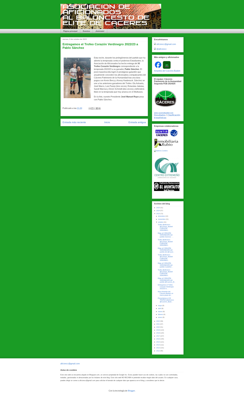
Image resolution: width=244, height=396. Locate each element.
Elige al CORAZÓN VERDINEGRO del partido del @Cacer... (166, 250)
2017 (158, 336)
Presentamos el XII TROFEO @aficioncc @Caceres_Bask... (166, 300)
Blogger (131, 391)
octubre (161, 222)
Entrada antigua (137, 122)
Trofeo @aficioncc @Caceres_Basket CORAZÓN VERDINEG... (165, 227)
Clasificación (173, 115)
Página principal (70, 31)
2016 (158, 339)
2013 (158, 348)
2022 (158, 321)
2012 (158, 351)
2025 (158, 208)
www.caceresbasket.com (163, 113)
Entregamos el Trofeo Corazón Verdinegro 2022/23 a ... (166, 286)
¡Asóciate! (99, 31)
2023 (158, 214)
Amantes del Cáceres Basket (167, 71)
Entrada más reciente (74, 122)
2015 (158, 342)
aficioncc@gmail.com (166, 44)
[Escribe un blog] (92, 108)
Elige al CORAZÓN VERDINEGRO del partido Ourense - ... (165, 235)
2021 (158, 324)
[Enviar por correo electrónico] (90, 108)
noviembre (162, 219)
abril (160, 308)
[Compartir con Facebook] (97, 108)
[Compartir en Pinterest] (99, 108)
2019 (158, 330)
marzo (160, 311)
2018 (158, 333)
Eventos (86, 31)
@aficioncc (162, 49)
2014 (158, 345)
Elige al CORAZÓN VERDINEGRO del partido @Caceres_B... (166, 280)
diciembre (161, 216)
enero (160, 317)
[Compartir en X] (94, 108)
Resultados (159, 115)
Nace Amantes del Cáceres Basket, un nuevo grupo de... (165, 293)
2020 (158, 327)
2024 (158, 211)
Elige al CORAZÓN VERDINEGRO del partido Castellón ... (165, 265)
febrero (160, 314)
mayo (160, 305)
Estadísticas (160, 118)
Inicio (107, 122)
